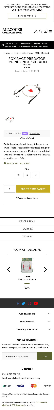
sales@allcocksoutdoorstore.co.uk (24, 378)
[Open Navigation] (50, 31)
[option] (27, 275)
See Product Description (18, 163)
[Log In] (35, 31)
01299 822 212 (13, 374)
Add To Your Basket (33, 189)
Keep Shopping (25, 16)
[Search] (40, 31)
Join (44, 356)
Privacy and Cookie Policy (29, 10)
